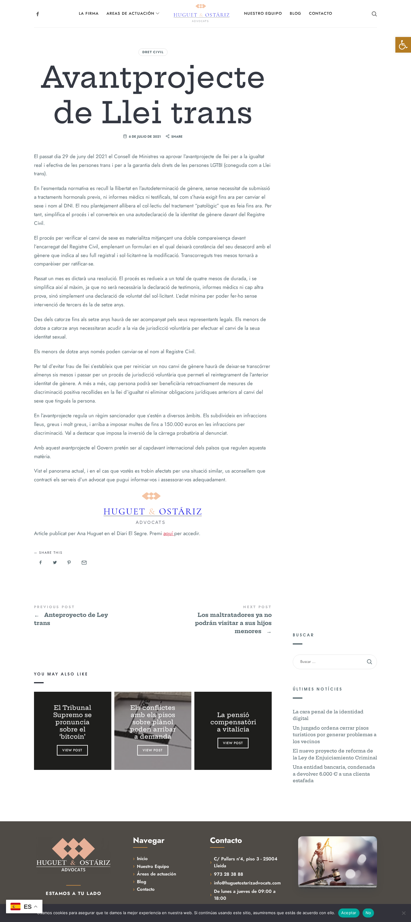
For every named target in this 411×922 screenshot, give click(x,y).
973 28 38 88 (228, 874)
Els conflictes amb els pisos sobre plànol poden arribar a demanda (153, 722)
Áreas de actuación (156, 874)
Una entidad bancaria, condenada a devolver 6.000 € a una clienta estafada (334, 773)
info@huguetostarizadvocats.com (247, 883)
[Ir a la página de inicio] (73, 855)
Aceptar (349, 912)
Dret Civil (153, 52)
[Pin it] (69, 563)
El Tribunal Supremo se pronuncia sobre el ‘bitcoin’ (72, 722)
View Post (73, 750)
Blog (141, 882)
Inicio (142, 859)
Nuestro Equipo (153, 866)
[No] (403, 913)
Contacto (146, 889)
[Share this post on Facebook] (40, 563)
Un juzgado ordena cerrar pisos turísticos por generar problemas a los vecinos (334, 734)
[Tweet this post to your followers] (55, 563)
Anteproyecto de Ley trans (93, 616)
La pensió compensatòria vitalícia (233, 722)
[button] (403, 45)
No (368, 912)
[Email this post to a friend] (83, 563)
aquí (168, 533)
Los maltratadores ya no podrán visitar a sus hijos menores (212, 620)
